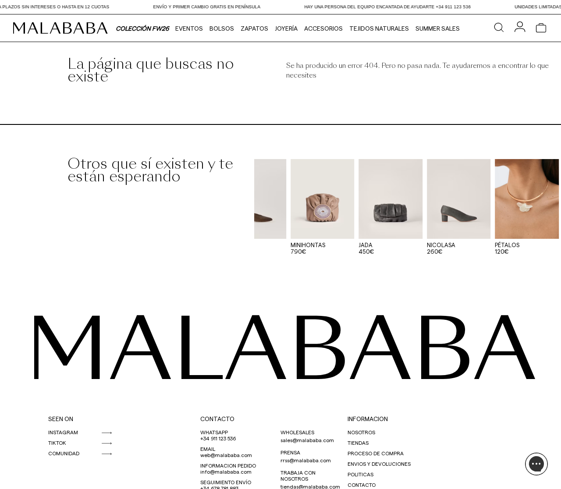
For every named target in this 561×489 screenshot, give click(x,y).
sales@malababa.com (307, 440)
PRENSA (290, 452)
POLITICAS (360, 474)
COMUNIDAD (63, 453)
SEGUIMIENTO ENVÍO (225, 482)
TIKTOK (57, 442)
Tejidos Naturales (379, 28)
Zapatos (254, 28)
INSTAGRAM (63, 432)
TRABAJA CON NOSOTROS (298, 475)
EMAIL (207, 449)
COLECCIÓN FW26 (142, 28)
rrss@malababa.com (305, 460)
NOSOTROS (361, 432)
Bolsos (221, 28)
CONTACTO (217, 418)
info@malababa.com (226, 471)
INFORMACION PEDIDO (228, 465)
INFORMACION (368, 418)
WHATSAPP (214, 432)
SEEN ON (60, 418)
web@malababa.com (226, 455)
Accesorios (323, 28)
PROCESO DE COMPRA (376, 453)
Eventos (189, 28)
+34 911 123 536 (218, 438)
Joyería (286, 28)
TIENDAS (358, 442)
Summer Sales (437, 28)
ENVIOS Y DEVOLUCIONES (379, 464)
